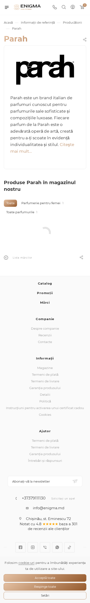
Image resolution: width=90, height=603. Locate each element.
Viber (45, 547)
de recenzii (37, 528)
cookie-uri (26, 563)
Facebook (20, 547)
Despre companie (45, 328)
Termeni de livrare (45, 381)
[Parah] (45, 70)
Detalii (45, 394)
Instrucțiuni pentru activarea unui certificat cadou (45, 408)
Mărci (45, 302)
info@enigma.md (48, 508)
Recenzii (45, 335)
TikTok (69, 547)
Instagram (33, 547)
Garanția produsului (45, 388)
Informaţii (45, 358)
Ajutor (45, 431)
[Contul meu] (73, 7)
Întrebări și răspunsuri (45, 461)
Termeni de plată (45, 374)
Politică (45, 401)
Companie (45, 319)
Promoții (45, 293)
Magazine (45, 368)
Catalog (45, 283)
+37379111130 (34, 498)
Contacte (45, 342)
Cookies (45, 414)
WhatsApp (57, 547)
